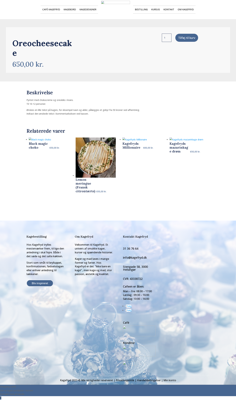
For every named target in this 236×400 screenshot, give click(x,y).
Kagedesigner (87, 9)
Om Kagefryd (186, 9)
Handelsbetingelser (149, 380)
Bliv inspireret (40, 283)
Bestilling (141, 9)
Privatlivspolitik (125, 380)
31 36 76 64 (130, 248)
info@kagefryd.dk (135, 257)
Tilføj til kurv (186, 38)
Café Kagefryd (51, 9)
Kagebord (70, 9)
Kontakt (168, 9)
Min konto (169, 380)
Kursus (155, 9)
